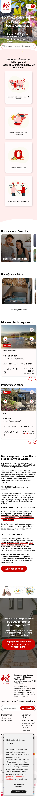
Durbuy (3, 543)
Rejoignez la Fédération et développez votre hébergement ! (18, 644)
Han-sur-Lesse (13, 543)
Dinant (13, 546)
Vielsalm (14, 548)
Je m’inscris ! (27, 708)
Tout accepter (18, 792)
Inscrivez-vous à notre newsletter (18, 701)
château (28, 516)
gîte (29, 514)
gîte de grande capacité (24, 518)
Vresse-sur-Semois (15, 550)
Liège (31, 543)
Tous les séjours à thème (18, 309)
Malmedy (10, 544)
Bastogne (30, 546)
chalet (22, 516)
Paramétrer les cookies (18, 786)
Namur (3, 544)
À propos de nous (14, 568)
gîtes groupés (8, 520)
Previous (30, 379)
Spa (2, 548)
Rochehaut (24, 543)
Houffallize (21, 546)
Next (32, 339)
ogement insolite (8, 518)
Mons (23, 544)
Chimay (7, 548)
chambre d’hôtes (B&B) (10, 516)
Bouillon (18, 544)
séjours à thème (18, 530)
